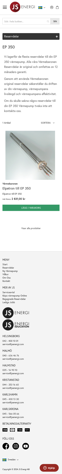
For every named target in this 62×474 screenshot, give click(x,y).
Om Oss (6, 277)
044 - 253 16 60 (10, 384)
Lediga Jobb (8, 302)
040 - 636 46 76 (10, 355)
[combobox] (26, 21)
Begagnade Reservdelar (14, 298)
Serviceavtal (8, 292)
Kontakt (6, 281)
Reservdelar (8, 267)
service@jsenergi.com (13, 344)
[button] (48, 123)
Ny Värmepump (10, 271)
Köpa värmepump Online (14, 295)
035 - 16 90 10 (9, 370)
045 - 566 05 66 (10, 413)
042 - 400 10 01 (10, 340)
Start (4, 264)
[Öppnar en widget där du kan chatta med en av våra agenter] (49, 468)
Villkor (5, 274)
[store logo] (22, 7)
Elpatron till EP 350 (16, 188)
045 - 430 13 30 (10, 399)
